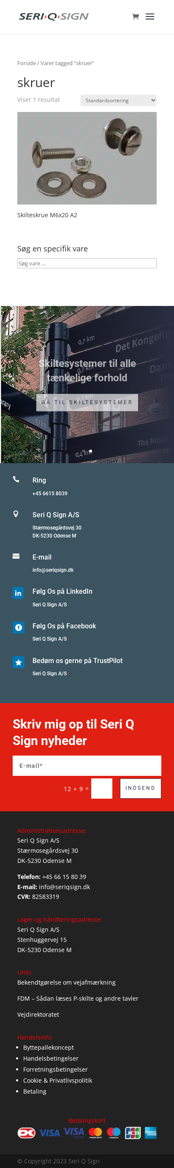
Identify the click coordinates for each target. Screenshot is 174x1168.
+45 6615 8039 (50, 494)
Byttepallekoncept (48, 1047)
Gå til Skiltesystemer (87, 398)
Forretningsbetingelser (55, 1069)
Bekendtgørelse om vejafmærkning (66, 982)
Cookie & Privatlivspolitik (57, 1080)
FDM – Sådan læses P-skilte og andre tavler (78, 998)
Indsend (140, 788)
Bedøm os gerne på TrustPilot (77, 661)
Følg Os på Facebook (64, 626)
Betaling (34, 1091)
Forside (26, 63)
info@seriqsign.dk (53, 570)
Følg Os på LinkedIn (62, 591)
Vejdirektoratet (38, 1014)
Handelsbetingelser (51, 1058)
